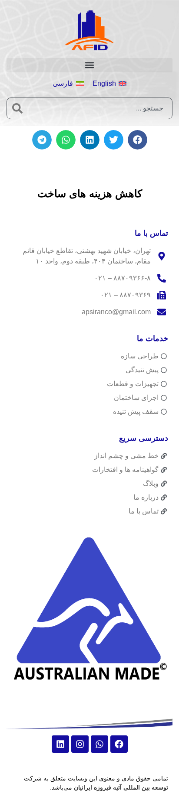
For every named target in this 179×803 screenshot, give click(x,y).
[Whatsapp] (99, 744)
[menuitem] (109, 84)
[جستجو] (17, 108)
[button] (89, 65)
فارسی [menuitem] (63, 83)
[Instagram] (80, 744)
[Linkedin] (60, 744)
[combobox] (100, 108)
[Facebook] (119, 744)
